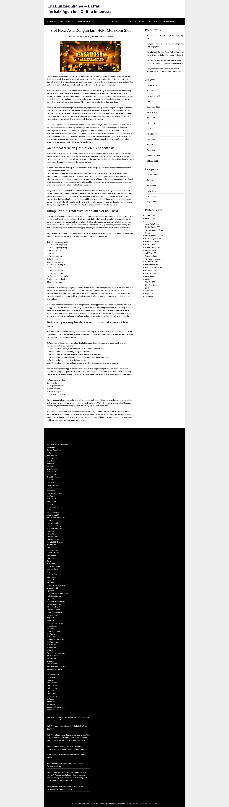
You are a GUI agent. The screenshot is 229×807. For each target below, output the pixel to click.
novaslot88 (51, 520)
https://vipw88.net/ (54, 523)
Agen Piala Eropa (152, 224)
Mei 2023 (151, 123)
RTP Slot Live (150, 270)
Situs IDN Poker (53, 477)
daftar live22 (51, 504)
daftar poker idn (53, 474)
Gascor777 (149, 233)
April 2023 (151, 128)
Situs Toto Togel (53, 566)
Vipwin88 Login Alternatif (56, 666)
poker (49, 509)
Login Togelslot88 (152, 247)
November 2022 (153, 155)
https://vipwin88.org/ (55, 528)
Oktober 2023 (152, 101)
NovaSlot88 (51, 555)
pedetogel (51, 702)
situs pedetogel (53, 615)
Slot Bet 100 (150, 282)
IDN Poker (78, 746)
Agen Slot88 (51, 531)
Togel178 (50, 580)
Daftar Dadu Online (54, 493)
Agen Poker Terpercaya (56, 653)
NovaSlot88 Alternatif (55, 542)
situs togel (51, 704)
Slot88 (148, 288)
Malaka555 (51, 564)
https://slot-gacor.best (154, 259)
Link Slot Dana (52, 537)
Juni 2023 (151, 118)
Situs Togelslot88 (152, 241)
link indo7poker (52, 507)
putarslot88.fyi (52, 550)
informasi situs (52, 458)
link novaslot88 (52, 569)
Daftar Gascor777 (152, 227)
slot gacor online (53, 453)
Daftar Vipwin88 (152, 262)
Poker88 (50, 561)
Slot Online (84, 22)
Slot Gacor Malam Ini (153, 267)
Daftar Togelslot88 (153, 238)
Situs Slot (149, 291)
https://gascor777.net (154, 230)
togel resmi (51, 447)
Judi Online (168, 22)
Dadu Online (51, 480)
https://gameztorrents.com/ (57, 593)
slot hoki (88, 142)
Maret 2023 (152, 134)
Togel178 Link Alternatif (56, 585)
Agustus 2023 (152, 112)
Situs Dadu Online (74, 737)
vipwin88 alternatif (54, 577)
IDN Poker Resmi (53, 607)
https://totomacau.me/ (55, 672)
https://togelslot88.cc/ (55, 574)
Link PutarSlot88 (53, 547)
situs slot (50, 628)
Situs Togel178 (52, 677)
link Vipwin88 (52, 683)
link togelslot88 (53, 515)
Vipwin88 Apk (52, 534)
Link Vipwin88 (52, 693)
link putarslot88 (53, 512)
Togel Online (101, 22)
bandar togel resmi (54, 604)
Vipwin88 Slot (52, 455)
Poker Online (119, 22)
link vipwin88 (52, 664)
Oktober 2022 (152, 161)
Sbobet (148, 221)
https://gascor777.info (154, 236)
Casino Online (137, 22)
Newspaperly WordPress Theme (145, 804)
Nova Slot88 (51, 545)
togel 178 (50, 618)
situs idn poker (52, 656)
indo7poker (51, 496)
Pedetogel (85, 717)
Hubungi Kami (67, 22)
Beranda (51, 22)
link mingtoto (52, 658)
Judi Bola (154, 22)
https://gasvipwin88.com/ (56, 601)
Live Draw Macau (53, 610)
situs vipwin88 (52, 588)
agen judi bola (52, 696)
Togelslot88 (150, 215)
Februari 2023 (152, 139)
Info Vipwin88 (150, 250)
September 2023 (153, 107)
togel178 (149, 294)
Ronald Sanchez (106, 36)
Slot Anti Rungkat (152, 285)
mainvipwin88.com (54, 596)
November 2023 (153, 96)
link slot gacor (52, 626)
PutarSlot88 (51, 645)
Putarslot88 (150, 218)
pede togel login (53, 488)
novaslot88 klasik (53, 631)
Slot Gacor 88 (150, 273)
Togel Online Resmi (54, 612)
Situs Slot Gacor (151, 256)
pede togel (51, 491)
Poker (147, 279)
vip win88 (149, 296)
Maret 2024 (152, 85)
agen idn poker (52, 469)
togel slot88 (150, 244)
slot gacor (51, 699)
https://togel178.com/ (55, 623)
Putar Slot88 (52, 637)
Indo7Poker (51, 472)
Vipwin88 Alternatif (54, 669)
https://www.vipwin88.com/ (57, 445)
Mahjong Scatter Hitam (55, 639)
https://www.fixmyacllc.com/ (57, 526)
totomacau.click (151, 265)
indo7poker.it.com (53, 642)
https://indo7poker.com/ (56, 518)
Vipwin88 (50, 583)
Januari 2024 (152, 91)
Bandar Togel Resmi (54, 450)
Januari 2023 (152, 145)
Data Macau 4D (52, 485)
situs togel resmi (53, 674)
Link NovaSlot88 (53, 539)
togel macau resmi (54, 572)
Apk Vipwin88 (150, 253)
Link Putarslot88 (53, 685)
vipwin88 (50, 591)
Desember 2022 (153, 150)
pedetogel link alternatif (56, 707)
